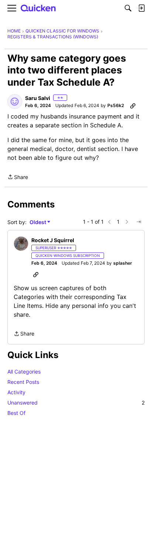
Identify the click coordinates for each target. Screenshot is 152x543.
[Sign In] (141, 8)
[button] (14, 101)
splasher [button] (122, 263)
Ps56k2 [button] (115, 105)
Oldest (38, 222)
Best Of (16, 413)
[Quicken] (38, 8)
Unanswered (76, 402)
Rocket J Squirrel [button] (52, 240)
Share (17, 177)
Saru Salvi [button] (37, 98)
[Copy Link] (132, 105)
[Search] (128, 8)
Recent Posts (23, 382)
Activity (16, 392)
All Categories (24, 371)
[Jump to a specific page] (139, 222)
